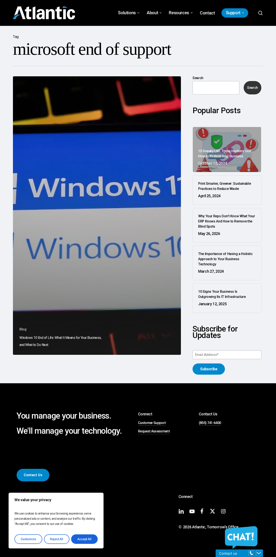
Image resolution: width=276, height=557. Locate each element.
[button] (33, 475)
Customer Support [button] (152, 423)
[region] (56, 520)
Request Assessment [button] (154, 431)
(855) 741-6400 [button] (210, 423)
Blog (23, 329)
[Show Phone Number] (251, 553)
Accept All (84, 539)
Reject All (56, 539)
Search (198, 78)
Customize (28, 539)
